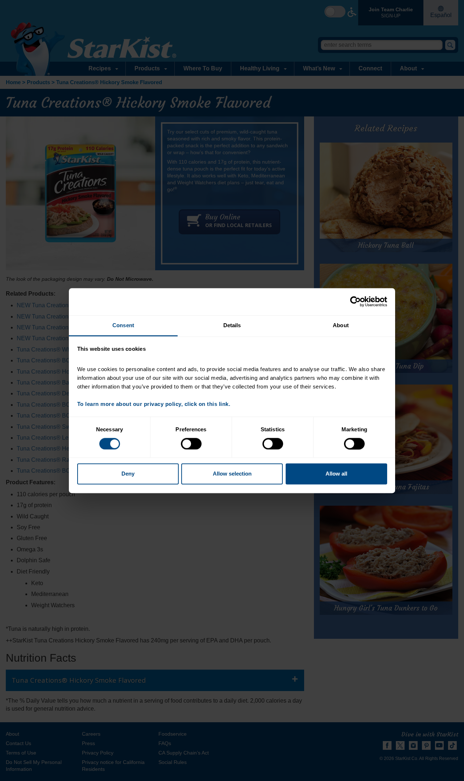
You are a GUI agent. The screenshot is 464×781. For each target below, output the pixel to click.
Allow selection (232, 474)
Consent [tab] (123, 325)
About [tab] (341, 325)
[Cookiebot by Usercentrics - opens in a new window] (355, 301)
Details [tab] (232, 325)
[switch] (191, 443)
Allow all (336, 474)
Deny (127, 474)
